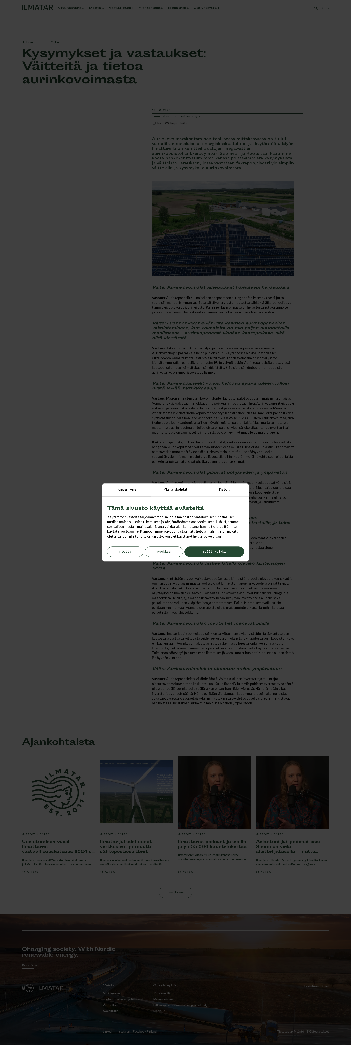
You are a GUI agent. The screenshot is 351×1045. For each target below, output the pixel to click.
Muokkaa (164, 551)
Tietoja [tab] (224, 489)
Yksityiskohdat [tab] (175, 489)
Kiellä (125, 551)
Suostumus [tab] (127, 490)
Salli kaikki (214, 551)
